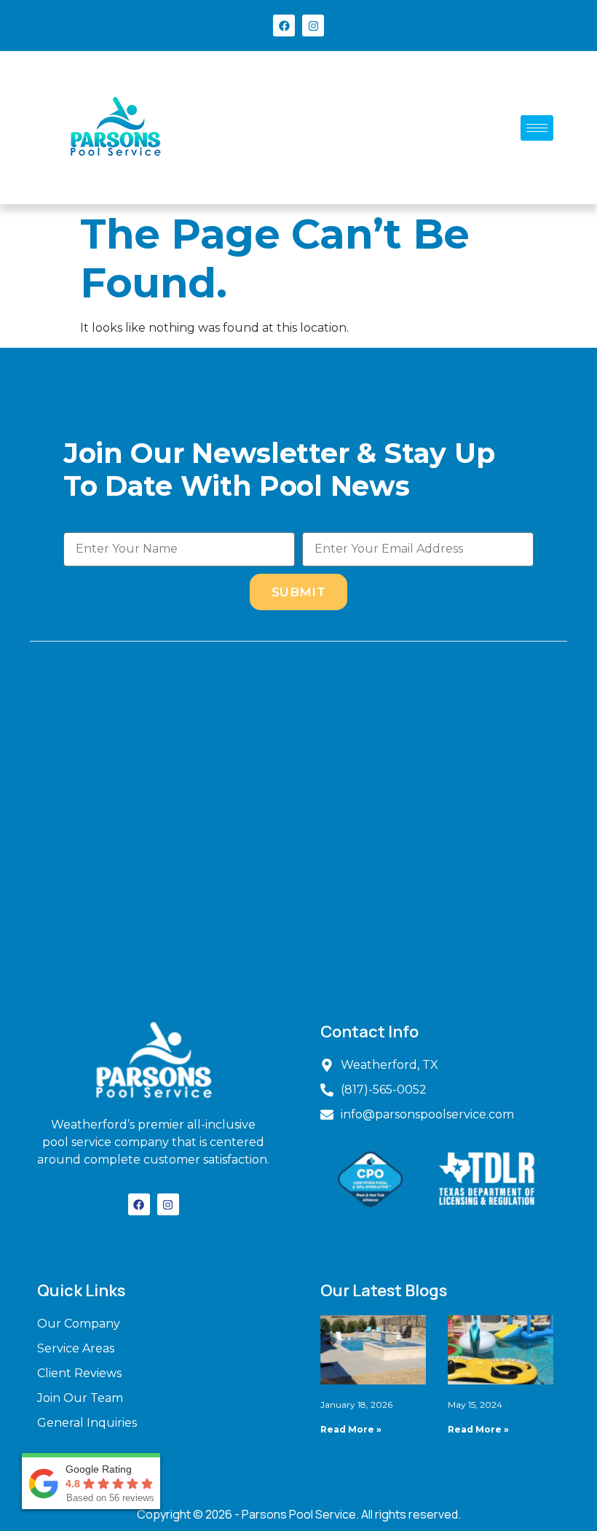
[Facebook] (284, 25)
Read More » (350, 1429)
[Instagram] (313, 25)
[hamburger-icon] (537, 128)
